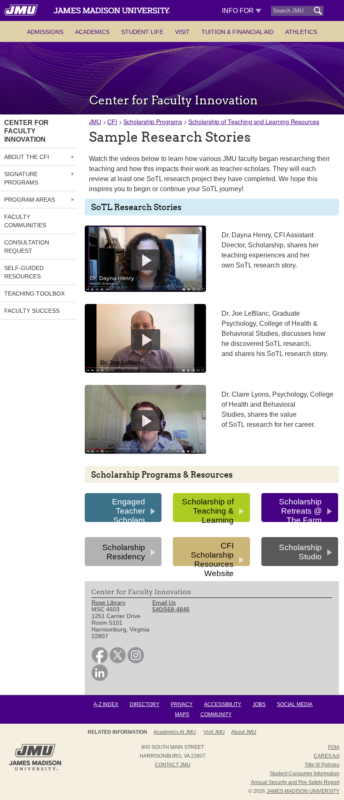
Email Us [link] (164, 602)
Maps (182, 714)
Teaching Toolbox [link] (34, 293)
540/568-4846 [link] (171, 609)
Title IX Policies (322, 765)
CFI (112, 121)
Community (216, 714)
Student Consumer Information (304, 774)
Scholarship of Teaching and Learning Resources (253, 121)
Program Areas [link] (29, 199)
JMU (95, 121)
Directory (144, 704)
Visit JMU (214, 732)
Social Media (295, 704)
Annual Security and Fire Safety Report (295, 782)
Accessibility (222, 704)
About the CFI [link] (26, 156)
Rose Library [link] (108, 602)
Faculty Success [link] (32, 310)
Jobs (259, 704)
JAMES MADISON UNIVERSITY (302, 791)
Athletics (301, 32)
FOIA (333, 747)
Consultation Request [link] (26, 246)
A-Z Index (106, 704)
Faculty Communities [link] (25, 221)
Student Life (142, 32)
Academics (92, 32)
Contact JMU (172, 765)
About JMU (243, 732)
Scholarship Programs (152, 121)
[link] (99, 661)
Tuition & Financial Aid (237, 32)
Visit (182, 32)
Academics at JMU (175, 732)
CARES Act (326, 756)
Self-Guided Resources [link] (24, 272)
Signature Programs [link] (21, 178)
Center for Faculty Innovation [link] (26, 131)
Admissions (45, 32)
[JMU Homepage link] (35, 769)
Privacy (182, 704)
